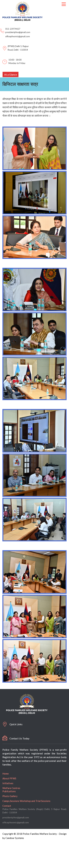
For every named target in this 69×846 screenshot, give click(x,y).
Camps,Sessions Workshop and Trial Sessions (26, 800)
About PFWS (9, 778)
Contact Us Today (19, 738)
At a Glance (10, 74)
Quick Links (15, 724)
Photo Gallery (9, 796)
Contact (6, 805)
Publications (9, 791)
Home (5, 773)
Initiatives (7, 783)
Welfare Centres (11, 788)
